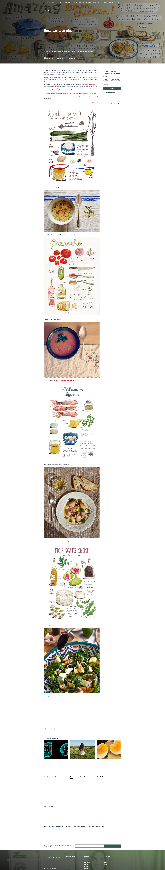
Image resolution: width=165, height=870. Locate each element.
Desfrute (86, 864)
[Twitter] (111, 103)
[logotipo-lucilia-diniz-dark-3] (49, 2)
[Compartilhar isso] (45, 729)
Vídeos (105, 860)
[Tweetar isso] (48, 729)
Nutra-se (86, 868)
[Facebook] (107, 103)
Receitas (86, 860)
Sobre (105, 864)
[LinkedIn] (118, 103)
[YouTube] (114, 103)
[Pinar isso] (54, 729)
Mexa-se (86, 866)
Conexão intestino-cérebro (51, 777)
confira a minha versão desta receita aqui (66, 380)
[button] (120, 2)
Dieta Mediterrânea (56, 89)
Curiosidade (87, 862)
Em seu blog (55, 84)
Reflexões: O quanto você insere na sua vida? (81, 777)
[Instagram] (104, 103)
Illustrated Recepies (89, 84)
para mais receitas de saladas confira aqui (63, 696)
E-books (106, 862)
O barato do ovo (101, 777)
